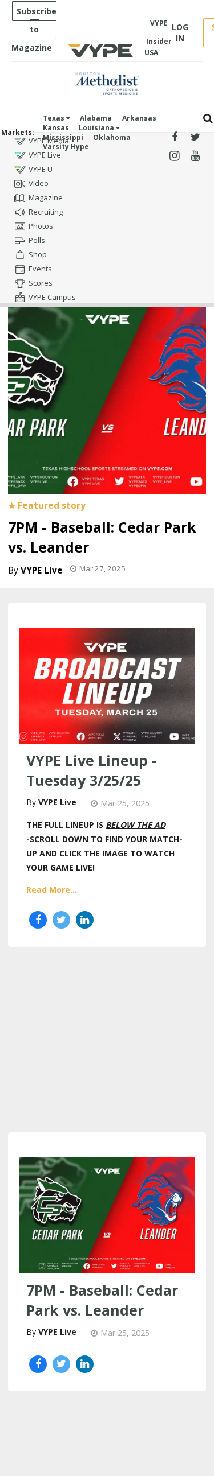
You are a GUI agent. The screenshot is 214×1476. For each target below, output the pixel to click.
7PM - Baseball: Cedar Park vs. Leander (102, 1300)
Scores (41, 283)
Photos (41, 226)
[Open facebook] (174, 137)
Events (40, 268)
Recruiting (46, 212)
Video (39, 183)
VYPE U (41, 169)
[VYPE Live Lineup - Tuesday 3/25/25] (107, 684)
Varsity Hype (66, 146)
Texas (54, 118)
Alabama (96, 118)
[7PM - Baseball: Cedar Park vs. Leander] (107, 393)
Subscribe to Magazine (33, 29)
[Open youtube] (195, 156)
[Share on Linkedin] (85, 920)
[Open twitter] (195, 137)
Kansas (56, 128)
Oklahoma (112, 137)
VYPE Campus (52, 297)
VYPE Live (45, 155)
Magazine (46, 197)
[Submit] (208, 119)
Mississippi (63, 137)
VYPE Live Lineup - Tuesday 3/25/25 (91, 770)
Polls (37, 240)
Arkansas (139, 118)
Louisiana (97, 128)
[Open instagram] (174, 156)
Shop (38, 254)
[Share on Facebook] (38, 920)
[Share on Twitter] (61, 920)
